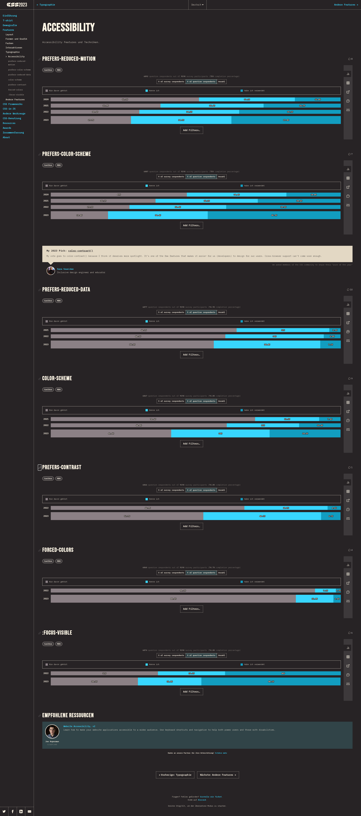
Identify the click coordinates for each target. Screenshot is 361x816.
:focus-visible (16, 94)
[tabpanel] (191, 101)
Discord (202, 800)
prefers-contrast (17, 84)
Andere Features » (218, 774)
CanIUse (48, 70)
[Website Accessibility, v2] (52, 731)
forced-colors (15, 90)
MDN (58, 70)
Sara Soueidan (51, 271)
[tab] (348, 74)
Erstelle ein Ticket (211, 797)
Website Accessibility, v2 (79, 726)
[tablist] (347, 93)
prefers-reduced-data (19, 74)
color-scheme (15, 80)
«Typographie (175, 774)
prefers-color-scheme (19, 70)
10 (350, 289)
